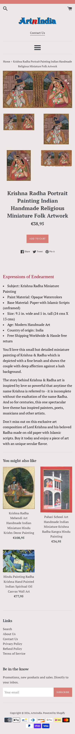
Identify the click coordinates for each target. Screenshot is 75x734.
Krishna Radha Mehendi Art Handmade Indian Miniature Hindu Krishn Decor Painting (19, 523)
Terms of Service (14, 653)
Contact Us (37, 33)
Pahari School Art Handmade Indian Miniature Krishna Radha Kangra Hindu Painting (56, 526)
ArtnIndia (36, 713)
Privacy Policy (12, 644)
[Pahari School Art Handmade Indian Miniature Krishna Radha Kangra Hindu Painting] (56, 490)
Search (7, 629)
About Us (9, 634)
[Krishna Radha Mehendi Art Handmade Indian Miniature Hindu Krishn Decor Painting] (19, 488)
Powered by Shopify (54, 713)
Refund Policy (12, 649)
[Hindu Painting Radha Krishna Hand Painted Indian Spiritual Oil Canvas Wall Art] (19, 561)
